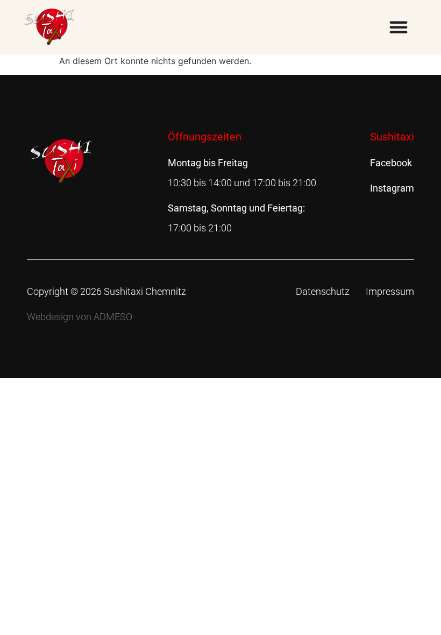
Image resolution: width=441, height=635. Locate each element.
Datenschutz (323, 291)
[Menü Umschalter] (398, 27)
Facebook (391, 162)
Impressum (390, 291)
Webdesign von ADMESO (79, 316)
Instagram (392, 188)
